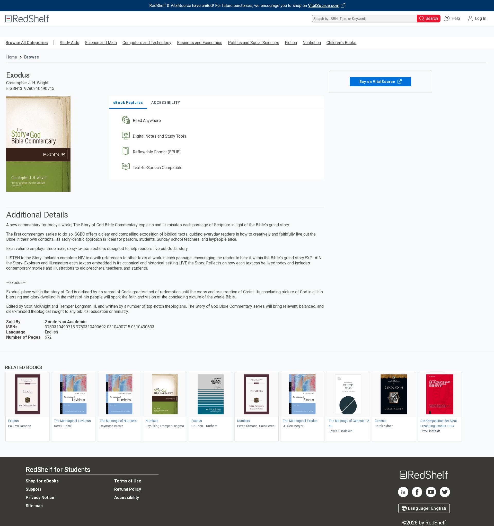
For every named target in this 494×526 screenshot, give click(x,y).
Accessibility (126, 497)
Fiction (291, 42)
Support (33, 489)
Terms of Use (127, 481)
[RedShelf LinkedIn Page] (403, 495)
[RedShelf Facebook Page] (417, 495)
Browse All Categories (27, 42)
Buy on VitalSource (377, 82)
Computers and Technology (146, 42)
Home (11, 57)
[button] (217, 121)
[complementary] (247, 397)
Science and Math (101, 42)
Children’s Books (341, 42)
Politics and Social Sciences (253, 42)
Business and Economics (199, 42)
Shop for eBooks (42, 481)
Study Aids (69, 42)
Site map (34, 505)
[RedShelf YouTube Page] (431, 495)
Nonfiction (312, 42)
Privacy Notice (40, 497)
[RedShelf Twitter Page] (445, 495)
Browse (31, 57)
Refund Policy (127, 489)
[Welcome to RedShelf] (27, 18)
